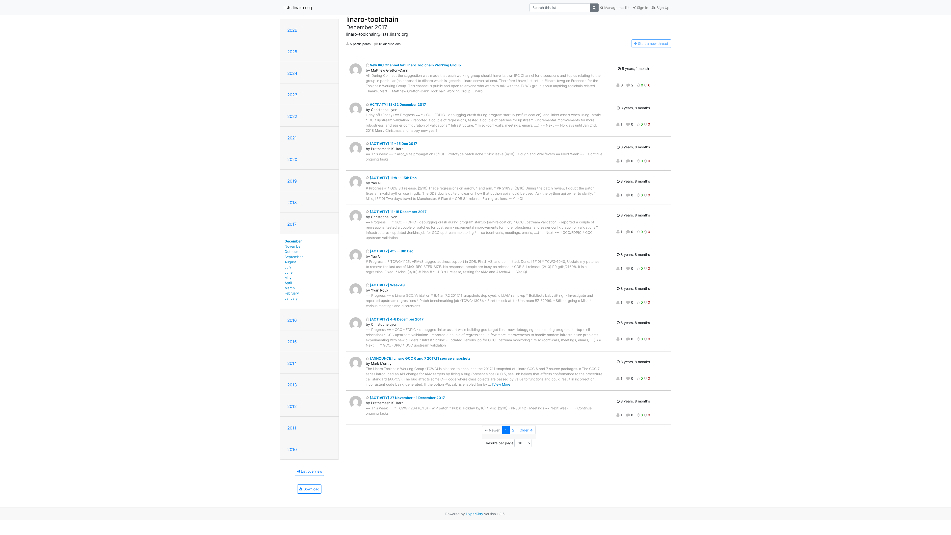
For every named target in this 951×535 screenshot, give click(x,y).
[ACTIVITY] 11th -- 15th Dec (393, 178)
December (293, 241)
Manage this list (616, 7)
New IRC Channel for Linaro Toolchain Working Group (415, 65)
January (291, 298)
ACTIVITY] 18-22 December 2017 (397, 104)
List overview (311, 471)
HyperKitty (474, 514)
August (290, 262)
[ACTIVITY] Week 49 (387, 285)
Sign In (642, 7)
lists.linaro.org (298, 7)
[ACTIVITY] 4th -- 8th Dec (391, 251)
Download (310, 489)
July (288, 267)
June (288, 272)
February (292, 293)
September (294, 257)
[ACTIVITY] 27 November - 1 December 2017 (407, 398)
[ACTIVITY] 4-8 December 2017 (396, 319)
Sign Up (662, 7)
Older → (526, 430)
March (290, 288)
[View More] (501, 384)
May (288, 277)
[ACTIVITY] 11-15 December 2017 (397, 212)
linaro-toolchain (372, 19)
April (288, 283)
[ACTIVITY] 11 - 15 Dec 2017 (393, 143)
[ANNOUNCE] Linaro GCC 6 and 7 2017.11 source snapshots (420, 358)
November (293, 246)
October (291, 251)
